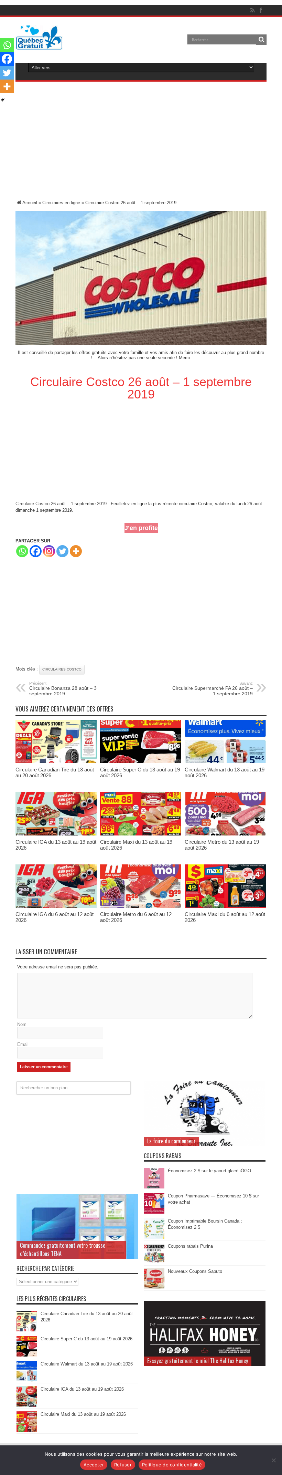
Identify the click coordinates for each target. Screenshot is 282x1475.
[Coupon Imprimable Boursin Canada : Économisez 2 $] (154, 1237)
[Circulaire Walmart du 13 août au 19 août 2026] (225, 761)
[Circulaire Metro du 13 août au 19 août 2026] (225, 834)
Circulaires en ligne (61, 202)
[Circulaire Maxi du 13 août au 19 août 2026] (140, 834)
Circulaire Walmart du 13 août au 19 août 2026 (87, 1364)
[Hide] (3, 100)
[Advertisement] (141, 142)
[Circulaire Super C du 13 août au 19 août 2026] (140, 761)
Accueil (29, 202)
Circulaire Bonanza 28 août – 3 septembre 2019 (63, 688)
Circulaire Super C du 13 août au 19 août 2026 (86, 1338)
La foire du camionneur (171, 1141)
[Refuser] (273, 1460)
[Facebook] (36, 551)
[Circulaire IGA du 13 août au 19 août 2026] (56, 834)
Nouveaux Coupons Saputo (195, 1271)
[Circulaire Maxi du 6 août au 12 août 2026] (225, 906)
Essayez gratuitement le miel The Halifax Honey (197, 1361)
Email (23, 1044)
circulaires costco (62, 669)
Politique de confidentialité (172, 1464)
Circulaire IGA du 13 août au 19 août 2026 (82, 1389)
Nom (21, 1024)
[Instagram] (49, 551)
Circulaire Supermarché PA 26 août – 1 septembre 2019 (212, 688)
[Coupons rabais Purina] (154, 1262)
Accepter (94, 1464)
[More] (76, 551)
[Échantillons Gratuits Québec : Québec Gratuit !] (39, 44)
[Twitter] (62, 551)
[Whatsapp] (22, 551)
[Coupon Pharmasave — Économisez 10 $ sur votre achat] (154, 1212)
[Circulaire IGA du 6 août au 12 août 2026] (56, 906)
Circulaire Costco (32, 503)
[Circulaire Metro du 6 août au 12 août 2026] (140, 906)
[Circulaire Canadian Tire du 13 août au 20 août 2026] (56, 761)
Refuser (123, 1464)
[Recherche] (261, 39)
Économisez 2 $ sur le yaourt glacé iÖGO (209, 1170)
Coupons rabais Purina (190, 1246)
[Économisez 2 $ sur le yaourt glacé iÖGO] (154, 1187)
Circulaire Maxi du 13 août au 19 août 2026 (83, 1414)
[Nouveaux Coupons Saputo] (154, 1287)
